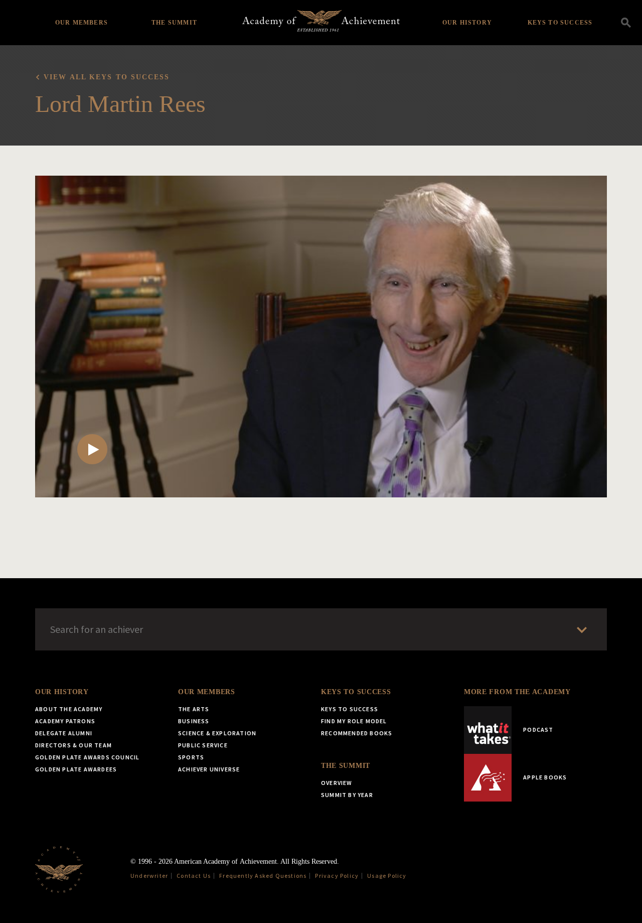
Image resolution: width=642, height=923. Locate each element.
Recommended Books (356, 733)
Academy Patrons (65, 721)
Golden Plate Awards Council (87, 757)
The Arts (194, 709)
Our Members (81, 22)
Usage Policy (386, 875)
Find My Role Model (354, 721)
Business (194, 721)
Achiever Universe (209, 769)
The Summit (174, 22)
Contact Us (194, 875)
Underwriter (149, 875)
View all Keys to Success (107, 77)
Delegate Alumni (63, 733)
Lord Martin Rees (120, 103)
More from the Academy (517, 692)
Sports (191, 757)
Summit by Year (347, 795)
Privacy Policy (337, 875)
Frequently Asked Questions (262, 875)
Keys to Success (560, 22)
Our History (467, 22)
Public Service (203, 745)
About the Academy (68, 709)
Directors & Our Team (73, 745)
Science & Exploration (217, 733)
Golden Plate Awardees (76, 769)
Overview (337, 782)
